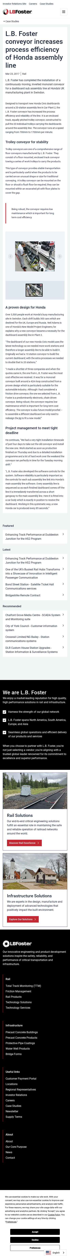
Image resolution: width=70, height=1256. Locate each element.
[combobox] (55, 1252)
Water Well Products (18, 1048)
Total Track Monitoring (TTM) (23, 986)
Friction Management (18, 991)
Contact (10, 1157)
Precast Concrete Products (21, 1037)
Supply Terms (14, 1116)
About (9, 1141)
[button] (34, 290)
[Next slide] (59, 256)
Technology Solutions (19, 1002)
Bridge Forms (14, 1054)
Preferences (35, 1248)
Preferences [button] (11, 1222)
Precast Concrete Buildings (22, 1032)
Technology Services (18, 1007)
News (9, 1152)
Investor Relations (16, 1095)
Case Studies (46, 3)
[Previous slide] (10, 256)
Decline (35, 1240)
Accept (35, 1232)
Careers (33, 3)
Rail (24, 73)
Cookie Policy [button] (54, 1215)
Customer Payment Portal (21, 1078)
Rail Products (14, 996)
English (56, 1252)
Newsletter (12, 1111)
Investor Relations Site (14, 3)
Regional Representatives (21, 1089)
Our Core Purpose (16, 1146)
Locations (12, 1084)
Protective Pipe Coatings (20, 1043)
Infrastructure (14, 1025)
